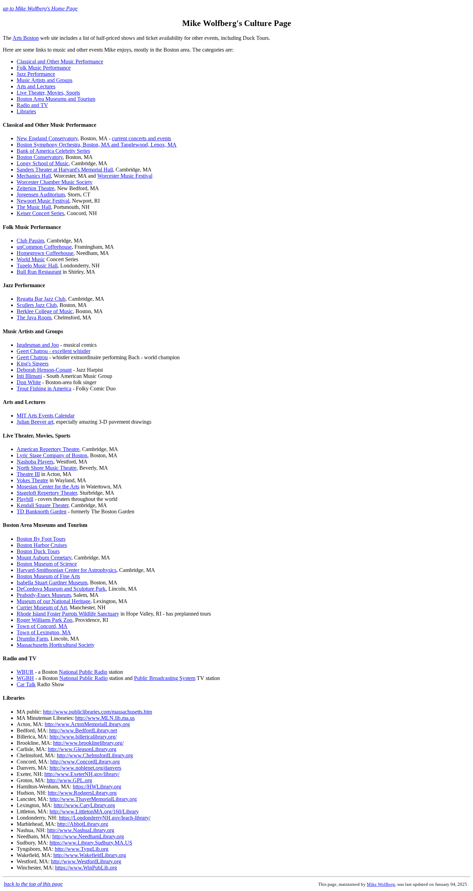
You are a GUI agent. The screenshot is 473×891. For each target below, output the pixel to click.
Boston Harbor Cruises (42, 545)
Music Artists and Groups (44, 80)
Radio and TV (32, 105)
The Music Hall (34, 207)
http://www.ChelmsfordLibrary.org (95, 755)
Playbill (25, 499)
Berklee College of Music (45, 311)
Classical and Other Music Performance (60, 61)
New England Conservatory (47, 138)
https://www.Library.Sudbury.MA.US (91, 843)
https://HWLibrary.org (97, 786)
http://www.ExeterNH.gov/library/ (81, 774)
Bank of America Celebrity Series (53, 151)
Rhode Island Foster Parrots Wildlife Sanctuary (68, 614)
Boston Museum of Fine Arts (48, 576)
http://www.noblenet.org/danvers (85, 768)
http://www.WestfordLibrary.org (86, 861)
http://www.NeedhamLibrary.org (88, 836)
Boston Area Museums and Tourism (56, 99)
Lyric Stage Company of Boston (52, 455)
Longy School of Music (43, 163)
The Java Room (34, 317)
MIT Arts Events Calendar (45, 415)
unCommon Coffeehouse (44, 247)
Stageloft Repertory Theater (47, 493)
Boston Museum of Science (47, 564)
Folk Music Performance (44, 68)
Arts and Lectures (36, 86)
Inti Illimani (29, 376)
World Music (31, 259)
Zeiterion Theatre (35, 188)
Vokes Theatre (32, 480)
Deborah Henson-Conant (44, 370)
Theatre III (28, 474)
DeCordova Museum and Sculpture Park (61, 589)
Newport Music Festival (43, 201)
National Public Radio (83, 672)
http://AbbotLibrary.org (82, 824)
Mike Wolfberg (381, 884)
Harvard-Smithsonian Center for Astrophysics (66, 570)
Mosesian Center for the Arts (48, 486)
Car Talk (26, 684)
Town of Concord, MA (42, 626)
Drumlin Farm (32, 639)
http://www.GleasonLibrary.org (82, 749)
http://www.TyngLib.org (81, 849)
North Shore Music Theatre (47, 468)
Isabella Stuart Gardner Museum (52, 582)
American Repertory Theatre (48, 449)
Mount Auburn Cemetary (44, 558)
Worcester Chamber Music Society (54, 182)
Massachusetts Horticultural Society (56, 645)
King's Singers (32, 364)
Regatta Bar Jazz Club (41, 299)
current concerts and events (141, 138)
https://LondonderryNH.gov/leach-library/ (104, 818)
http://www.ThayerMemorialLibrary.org (93, 799)
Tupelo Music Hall (37, 265)
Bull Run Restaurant (39, 272)
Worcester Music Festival (124, 176)
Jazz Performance (36, 74)
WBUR (25, 672)
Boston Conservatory (40, 157)
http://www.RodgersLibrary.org (82, 793)
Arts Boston (25, 38)
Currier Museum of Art (42, 607)
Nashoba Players (35, 462)
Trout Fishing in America (44, 388)
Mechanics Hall (34, 176)
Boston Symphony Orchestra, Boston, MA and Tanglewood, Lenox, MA (97, 145)
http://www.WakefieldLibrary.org (89, 855)
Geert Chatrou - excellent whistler (53, 351)
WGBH (25, 678)
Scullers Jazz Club (37, 305)
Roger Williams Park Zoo (44, 620)
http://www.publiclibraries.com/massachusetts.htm (97, 712)
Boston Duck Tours (38, 551)
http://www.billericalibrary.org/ (83, 737)
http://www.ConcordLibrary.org (85, 762)
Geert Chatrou (32, 357)
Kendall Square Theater (42, 505)
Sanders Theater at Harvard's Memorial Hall (65, 170)
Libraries (26, 111)
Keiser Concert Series (40, 213)
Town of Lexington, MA (44, 632)
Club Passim (30, 241)
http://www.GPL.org (69, 780)
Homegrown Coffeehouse (45, 253)
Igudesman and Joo (38, 345)
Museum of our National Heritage (53, 601)
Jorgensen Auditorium (41, 194)
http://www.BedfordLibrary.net (83, 730)
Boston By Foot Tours (41, 539)
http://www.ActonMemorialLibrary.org (87, 724)
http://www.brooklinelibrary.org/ (88, 743)
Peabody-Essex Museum (44, 595)
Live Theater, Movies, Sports (48, 93)
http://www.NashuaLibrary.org (80, 830)
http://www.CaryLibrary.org (84, 805)
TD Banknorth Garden (41, 511)
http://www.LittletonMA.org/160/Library (94, 811)
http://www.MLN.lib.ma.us (105, 718)
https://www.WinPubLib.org (86, 868)
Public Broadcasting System (164, 678)
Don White (29, 382)
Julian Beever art (35, 422)
